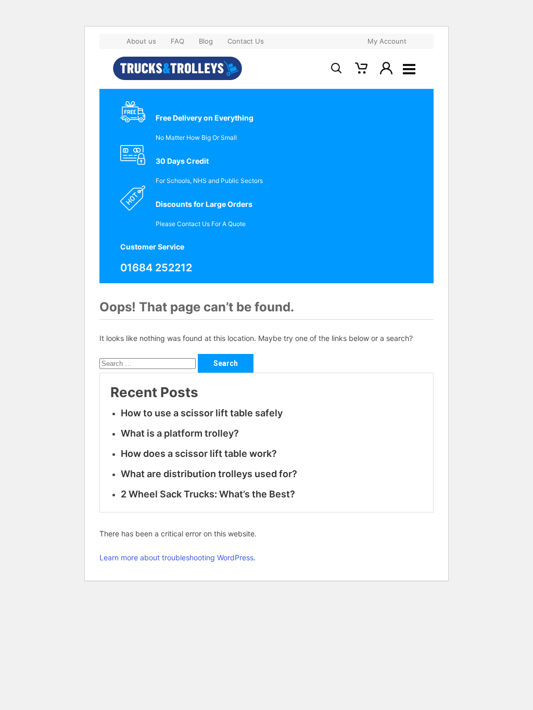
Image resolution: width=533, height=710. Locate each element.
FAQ (177, 41)
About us (141, 41)
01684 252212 (156, 267)
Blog (206, 41)
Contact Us (245, 41)
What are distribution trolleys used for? (209, 473)
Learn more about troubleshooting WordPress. (177, 557)
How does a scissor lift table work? (199, 453)
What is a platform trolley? (180, 433)
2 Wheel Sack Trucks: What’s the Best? (208, 494)
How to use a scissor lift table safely (203, 412)
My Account (387, 41)
